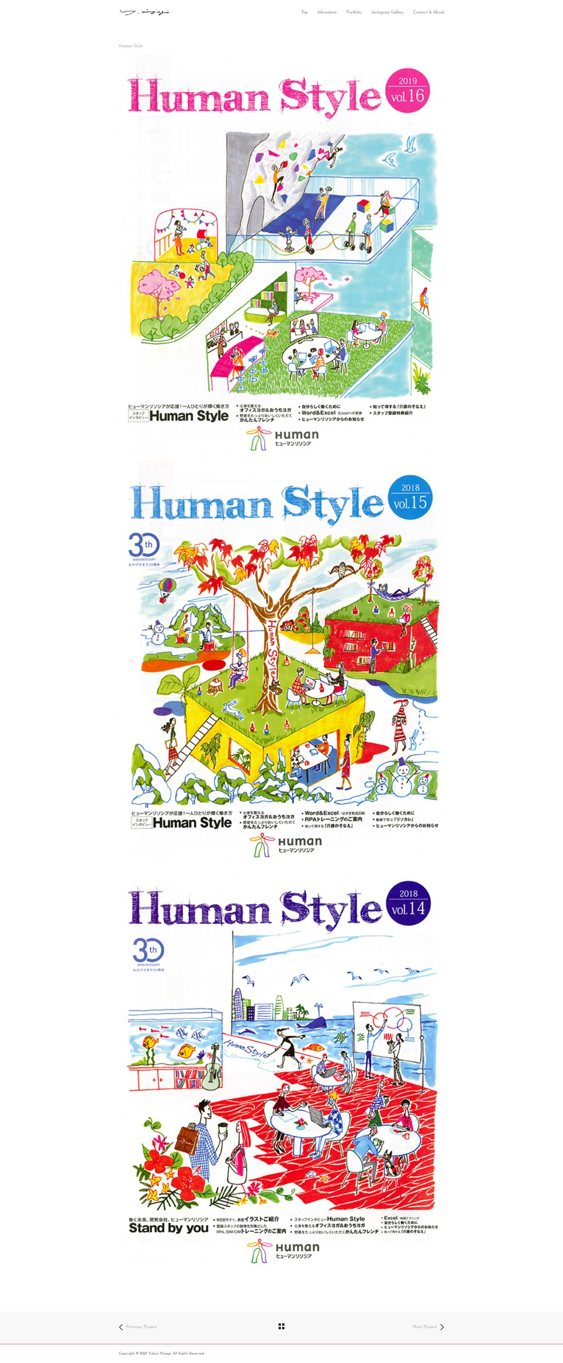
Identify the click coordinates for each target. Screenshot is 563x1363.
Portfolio (354, 12)
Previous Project (141, 1327)
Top (304, 12)
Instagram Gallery (387, 12)
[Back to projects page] (281, 1327)
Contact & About (428, 12)
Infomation (327, 12)
